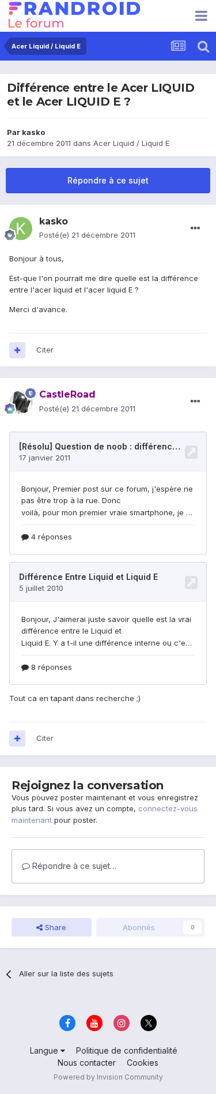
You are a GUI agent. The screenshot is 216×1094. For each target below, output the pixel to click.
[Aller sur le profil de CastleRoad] (20, 402)
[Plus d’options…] (195, 228)
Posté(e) (87, 234)
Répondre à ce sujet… (73, 866)
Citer (45, 349)
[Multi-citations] (17, 350)
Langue (45, 1050)
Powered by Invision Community (108, 1077)
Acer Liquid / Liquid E (131, 143)
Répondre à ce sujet (108, 180)
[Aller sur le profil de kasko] (20, 228)
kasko (33, 132)
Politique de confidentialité (126, 1050)
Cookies (142, 1062)
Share (54, 927)
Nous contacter (87, 1062)
